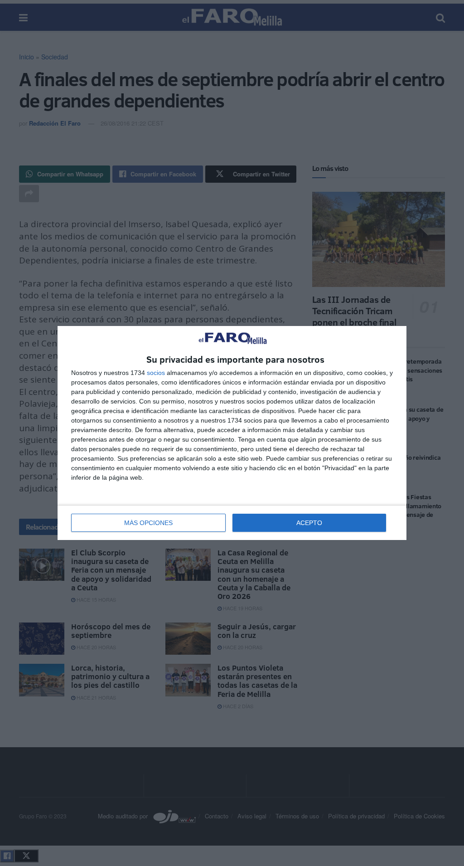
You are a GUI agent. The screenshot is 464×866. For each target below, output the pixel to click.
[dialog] (232, 433)
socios (156, 373)
